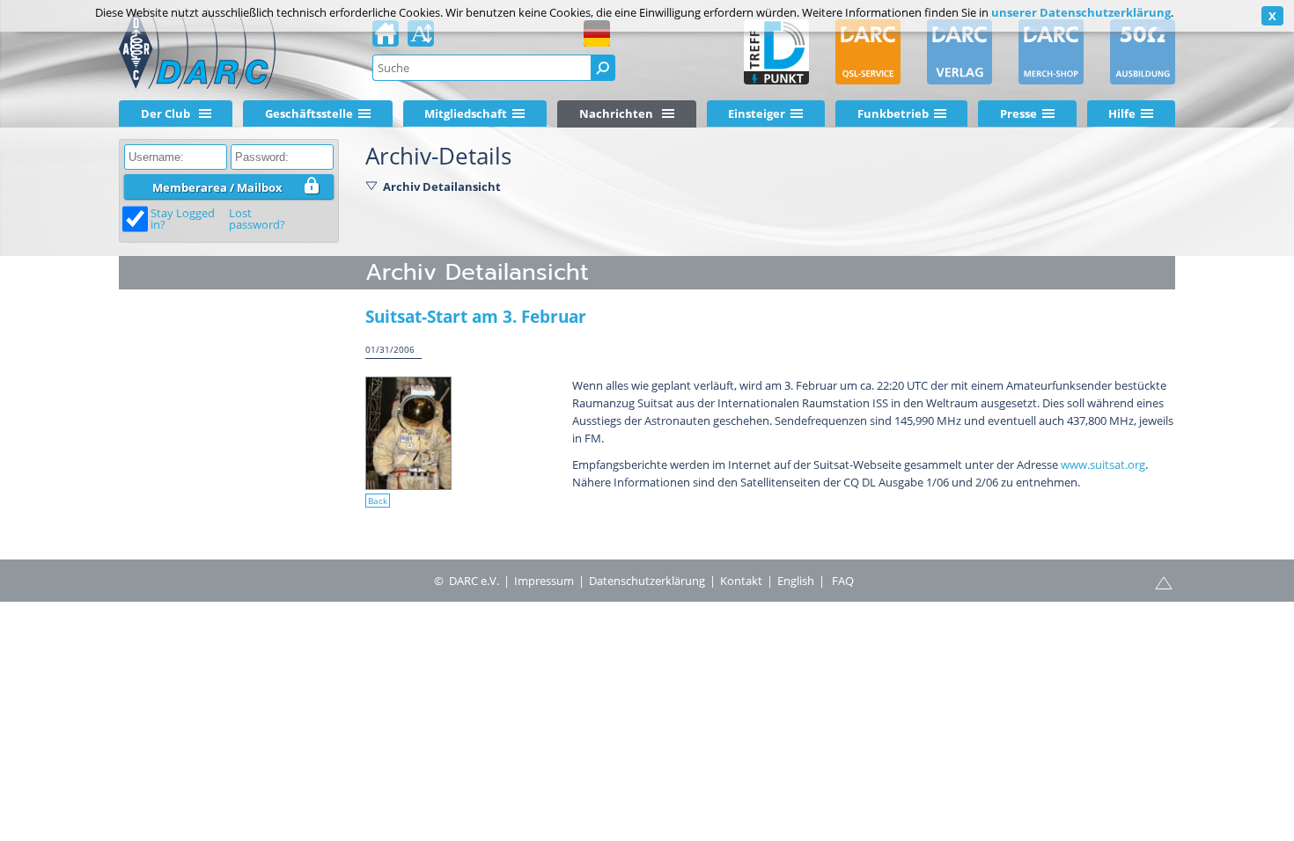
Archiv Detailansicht (442, 186)
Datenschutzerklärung (647, 581)
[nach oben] (1164, 581)
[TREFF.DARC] (776, 51)
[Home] (385, 38)
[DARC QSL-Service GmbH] (868, 51)
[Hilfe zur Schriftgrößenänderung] (421, 38)
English (795, 581)
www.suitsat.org (1103, 464)
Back (377, 500)
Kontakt (741, 581)
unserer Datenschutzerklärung (1081, 12)
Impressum (544, 581)
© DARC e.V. (466, 581)
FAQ (843, 581)
